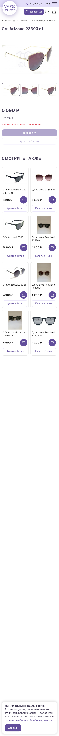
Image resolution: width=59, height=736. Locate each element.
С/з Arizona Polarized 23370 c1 (14, 191)
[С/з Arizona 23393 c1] (29, 59)
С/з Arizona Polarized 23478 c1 (43, 239)
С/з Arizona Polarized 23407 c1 (14, 334)
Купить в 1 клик (29, 141)
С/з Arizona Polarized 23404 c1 (43, 334)
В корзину (29, 132)
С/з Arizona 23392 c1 (43, 189)
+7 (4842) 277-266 (40, 3)
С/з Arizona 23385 (13, 237)
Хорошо (12, 727)
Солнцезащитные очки (43, 20)
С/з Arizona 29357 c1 (14, 284)
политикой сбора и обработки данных (28, 720)
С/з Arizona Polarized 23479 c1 (43, 286)
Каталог (24, 20)
